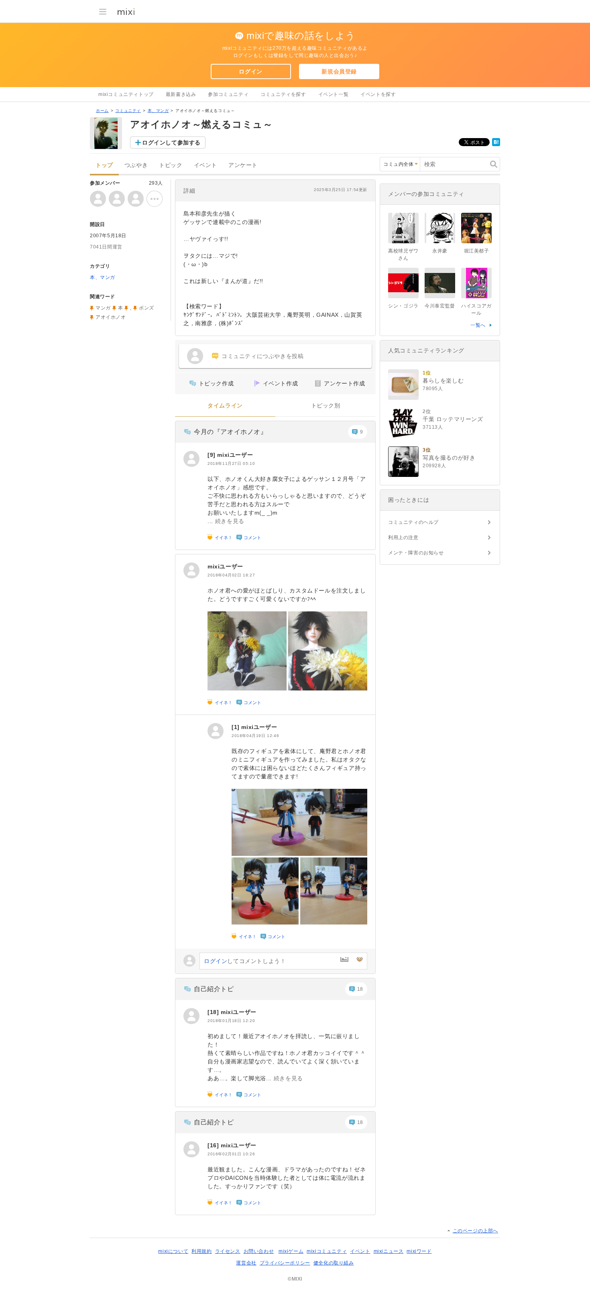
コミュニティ (128, 110)
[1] (236, 727)
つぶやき (136, 165)
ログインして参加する (171, 142)
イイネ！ (223, 537)
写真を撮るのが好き (449, 457)
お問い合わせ (259, 1251)
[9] (212, 455)
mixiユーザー (235, 455)
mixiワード (419, 1251)
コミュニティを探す (283, 94)
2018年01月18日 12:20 (231, 1020)
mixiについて (173, 1251)
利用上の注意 (403, 537)
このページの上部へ (475, 1231)
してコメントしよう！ (245, 961)
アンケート (243, 165)
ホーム (102, 110)
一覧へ (478, 325)
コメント (252, 537)
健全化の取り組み (333, 1263)
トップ (104, 165)
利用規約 (201, 1251)
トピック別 (325, 406)
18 (360, 989)
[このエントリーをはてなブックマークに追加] (496, 144)
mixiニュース (389, 1251)
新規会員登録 (339, 71)
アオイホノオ (111, 317)
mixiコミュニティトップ (126, 94)
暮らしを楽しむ (443, 380)
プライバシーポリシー (285, 1263)
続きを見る (229, 521)
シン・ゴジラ (403, 306)
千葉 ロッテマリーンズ (453, 419)
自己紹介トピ (214, 989)
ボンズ (146, 308)
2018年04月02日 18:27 (231, 575)
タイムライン (225, 406)
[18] (214, 1012)
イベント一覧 (333, 94)
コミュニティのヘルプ (413, 522)
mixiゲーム (291, 1251)
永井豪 (440, 251)
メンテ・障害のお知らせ (416, 553)
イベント (205, 165)
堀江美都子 (476, 251)
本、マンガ (158, 110)
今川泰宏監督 (440, 306)
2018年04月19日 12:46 (255, 735)
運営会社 (246, 1263)
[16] (214, 1145)
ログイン (250, 71)
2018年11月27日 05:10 (231, 463)
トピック (170, 165)
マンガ (103, 308)
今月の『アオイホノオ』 (230, 431)
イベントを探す (378, 94)
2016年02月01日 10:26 (231, 1154)
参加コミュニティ (228, 94)
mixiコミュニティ (327, 1251)
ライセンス (227, 1251)
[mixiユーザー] (191, 459)
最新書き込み (181, 94)
